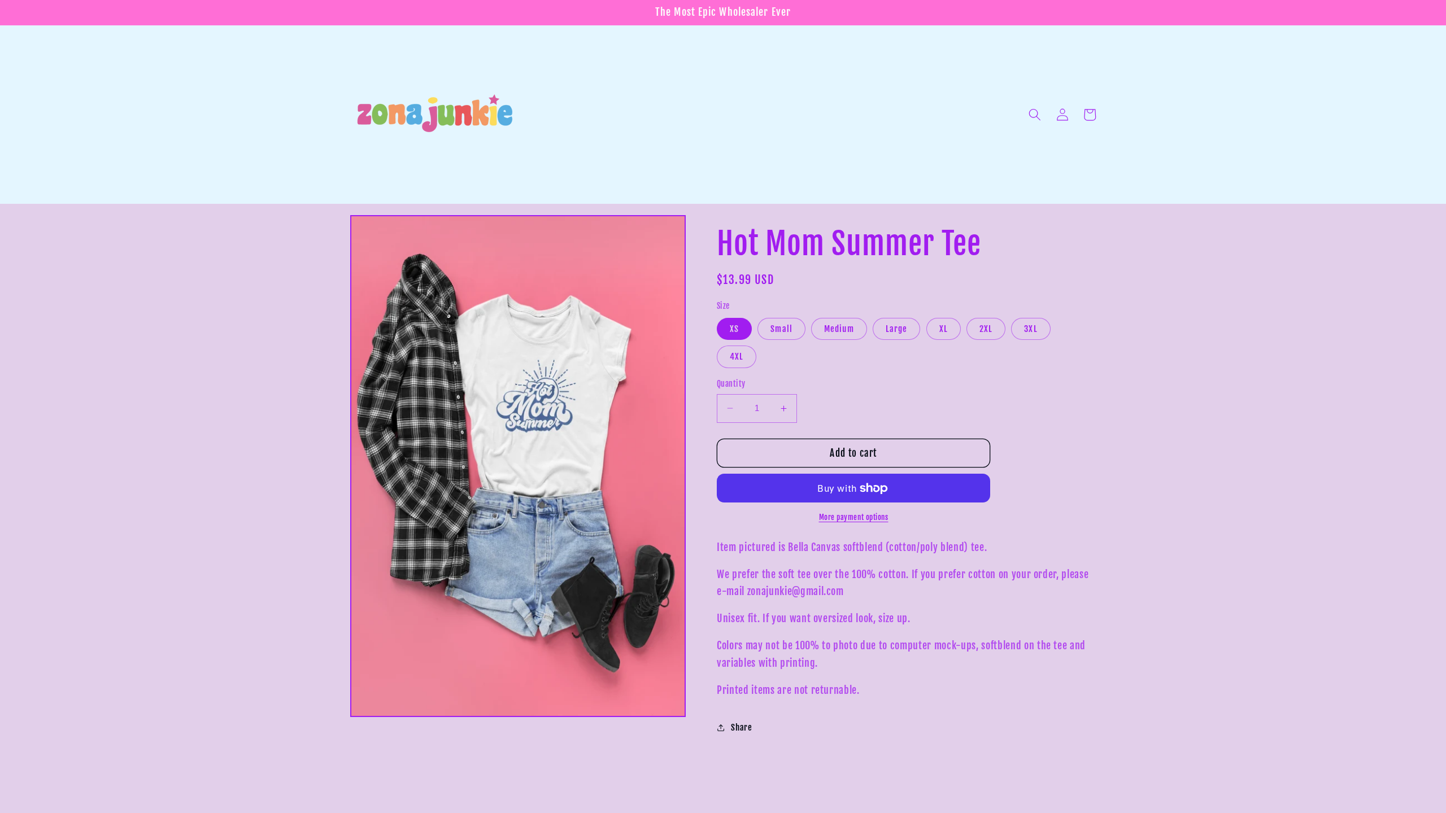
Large (897, 328)
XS (734, 328)
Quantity (731, 384)
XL (943, 328)
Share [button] (741, 727)
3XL (1030, 328)
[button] (1034, 114)
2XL (985, 328)
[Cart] (1089, 114)
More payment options (853, 517)
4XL (736, 356)
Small (781, 328)
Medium (839, 328)
